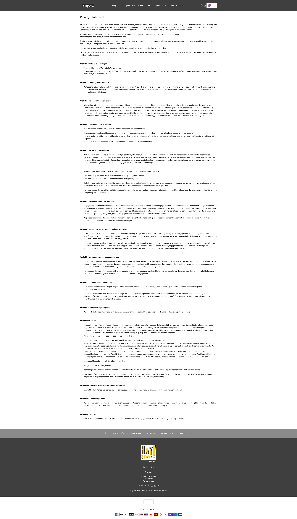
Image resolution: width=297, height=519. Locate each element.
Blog (152, 467)
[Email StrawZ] (158, 486)
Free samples (154, 6)
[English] (212, 5)
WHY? (140, 6)
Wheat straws (148, 481)
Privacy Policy (147, 491)
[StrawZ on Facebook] (142, 486)
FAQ (164, 6)
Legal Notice (135, 491)
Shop (114, 6)
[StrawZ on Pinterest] (148, 486)
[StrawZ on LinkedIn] (155, 486)
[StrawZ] (88, 5)
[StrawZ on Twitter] (139, 486)
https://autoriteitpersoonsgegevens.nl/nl (113, 37)
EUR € (147, 502)
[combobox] (212, 5)
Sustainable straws (148, 476)
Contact (146, 467)
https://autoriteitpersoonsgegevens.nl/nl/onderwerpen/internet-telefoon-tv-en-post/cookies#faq (124, 377)
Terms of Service (160, 491)
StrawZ (151, 510)
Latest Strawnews (176, 6)
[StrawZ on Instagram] (152, 486)
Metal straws (148, 479)
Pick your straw (128, 6)
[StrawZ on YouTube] (145, 486)
